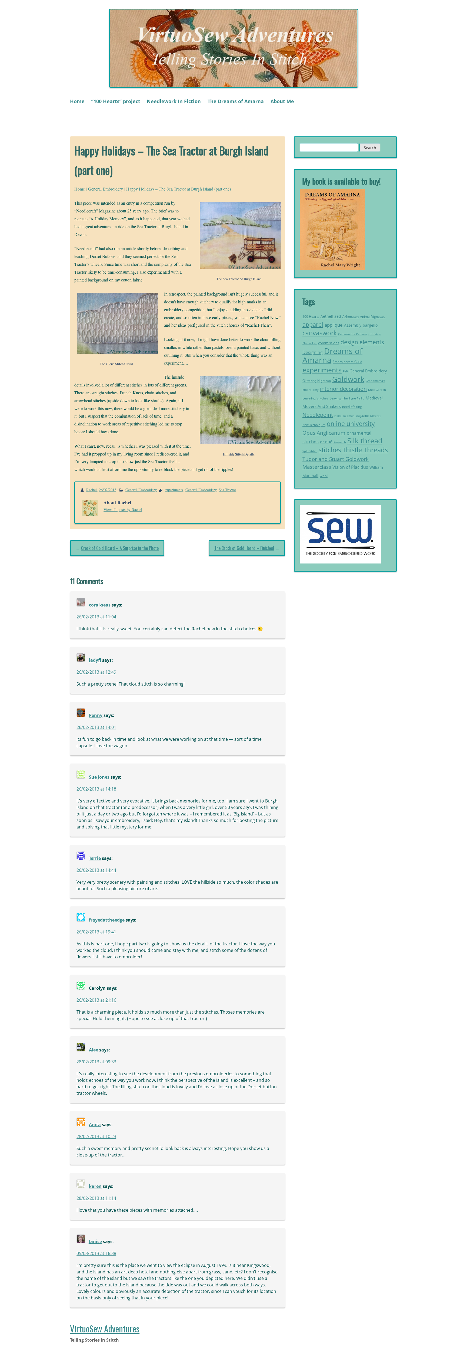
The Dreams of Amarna (236, 101)
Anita (95, 1125)
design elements (362, 342)
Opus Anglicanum (323, 432)
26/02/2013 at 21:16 (96, 1000)
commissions (328, 342)
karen (95, 1186)
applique (334, 325)
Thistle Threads (365, 449)
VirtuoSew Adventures (104, 1328)
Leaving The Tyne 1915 (347, 398)
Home (77, 101)
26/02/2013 (107, 489)
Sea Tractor (227, 489)
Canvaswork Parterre (352, 334)
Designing (312, 352)
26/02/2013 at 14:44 (96, 870)
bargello (370, 325)
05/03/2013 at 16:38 (96, 1253)
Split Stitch (309, 451)
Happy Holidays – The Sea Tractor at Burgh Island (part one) (178, 189)
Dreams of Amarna (332, 356)
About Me (282, 101)
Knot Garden (377, 390)
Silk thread (364, 440)
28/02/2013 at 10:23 (96, 1136)
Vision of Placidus (350, 467)
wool (324, 475)
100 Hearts (310, 316)
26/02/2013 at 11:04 (96, 617)
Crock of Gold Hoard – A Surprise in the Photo (120, 548)
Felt (345, 371)
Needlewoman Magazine (351, 416)
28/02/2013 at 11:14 (96, 1198)
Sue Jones (99, 777)
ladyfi (95, 660)
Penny (95, 715)
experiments (174, 489)
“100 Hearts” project (115, 101)
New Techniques (313, 425)
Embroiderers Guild (347, 362)
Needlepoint (317, 414)
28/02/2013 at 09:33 (96, 1062)
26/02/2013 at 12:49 (96, 672)
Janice (95, 1241)
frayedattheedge (107, 920)
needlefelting (352, 407)
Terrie (95, 858)
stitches (330, 449)
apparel (312, 324)
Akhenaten (350, 316)
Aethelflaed (331, 316)
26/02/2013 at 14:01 (96, 727)
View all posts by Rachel (123, 509)
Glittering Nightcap (316, 381)
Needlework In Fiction (174, 101)
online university (351, 423)
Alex (93, 1050)
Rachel (91, 489)
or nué (326, 441)
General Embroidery (105, 189)
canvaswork (319, 333)
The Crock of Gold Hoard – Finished (244, 548)
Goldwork (348, 379)
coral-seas (100, 605)
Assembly (352, 325)
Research (339, 442)
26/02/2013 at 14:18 (96, 789)
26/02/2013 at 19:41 (96, 932)
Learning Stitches (315, 398)
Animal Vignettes (372, 316)
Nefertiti (375, 416)
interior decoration (343, 388)
